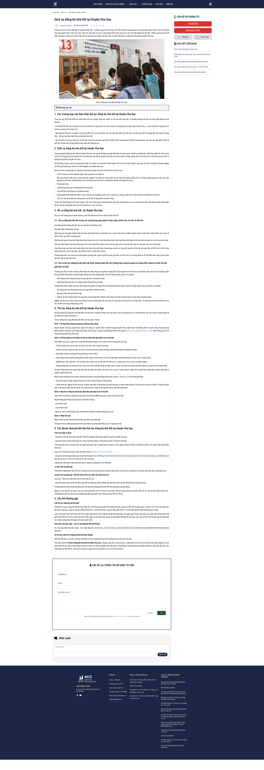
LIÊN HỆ (169, 4)
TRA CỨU (159, 4)
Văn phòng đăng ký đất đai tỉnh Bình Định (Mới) (190, 72)
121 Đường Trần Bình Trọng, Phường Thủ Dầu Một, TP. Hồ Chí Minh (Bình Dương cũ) (173, 692)
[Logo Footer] (86, 679)
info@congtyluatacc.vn (119, 696)
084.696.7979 (193, 30)
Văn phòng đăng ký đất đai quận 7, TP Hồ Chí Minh (191, 67)
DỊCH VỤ (133, 4)
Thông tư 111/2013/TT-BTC (102, 452)
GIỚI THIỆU (98, 4)
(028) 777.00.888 (121, 692)
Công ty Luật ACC (66, 26)
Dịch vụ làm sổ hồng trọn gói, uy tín (186, 49)
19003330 (193, 23)
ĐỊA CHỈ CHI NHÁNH (136, 686)
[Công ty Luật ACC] (55, 4)
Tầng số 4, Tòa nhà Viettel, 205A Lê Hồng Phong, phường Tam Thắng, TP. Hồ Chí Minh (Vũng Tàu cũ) (173, 724)
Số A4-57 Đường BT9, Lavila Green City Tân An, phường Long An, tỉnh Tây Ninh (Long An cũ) (173, 716)
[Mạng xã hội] (77, 696)
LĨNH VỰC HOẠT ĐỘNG (115, 4)
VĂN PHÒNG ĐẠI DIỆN (167, 688)
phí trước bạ (130, 331)
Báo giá (185, 37)
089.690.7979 (118, 699)
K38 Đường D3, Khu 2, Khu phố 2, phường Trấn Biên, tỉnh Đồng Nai (173, 698)
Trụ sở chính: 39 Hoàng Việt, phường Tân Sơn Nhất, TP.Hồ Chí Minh (173, 683)
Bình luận (162, 654)
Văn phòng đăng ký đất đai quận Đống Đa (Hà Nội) (191, 62)
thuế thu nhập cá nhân (144, 331)
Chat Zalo (205, 37)
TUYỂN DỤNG (147, 4)
